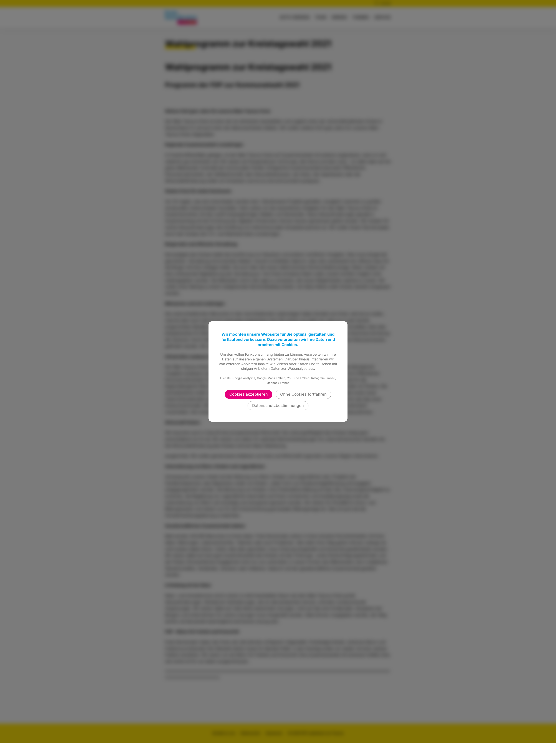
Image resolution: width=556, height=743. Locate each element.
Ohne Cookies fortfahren (303, 394)
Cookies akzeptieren (248, 394)
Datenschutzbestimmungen (278, 405)
